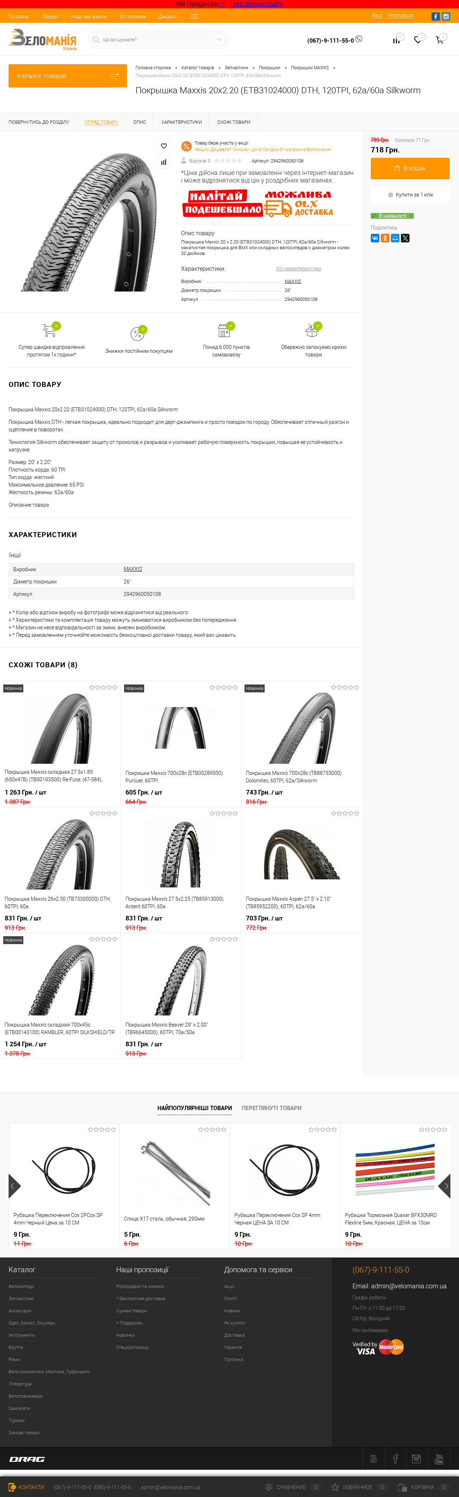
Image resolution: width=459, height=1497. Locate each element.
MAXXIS (293, 281)
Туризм (17, 1420)
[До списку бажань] (163, 146)
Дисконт (168, 16)
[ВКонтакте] (375, 238)
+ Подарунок (129, 1323)
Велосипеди (21, 1286)
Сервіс (50, 16)
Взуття (16, 1347)
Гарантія (233, 1347)
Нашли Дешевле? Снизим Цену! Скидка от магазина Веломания (263, 149)
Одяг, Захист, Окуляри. (32, 1323)
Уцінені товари (131, 1310)
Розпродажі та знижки (140, 1286)
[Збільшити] (90, 222)
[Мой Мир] (395, 238)
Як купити (234, 1323)
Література (20, 1384)
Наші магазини (89, 16)
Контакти (31, 1487)
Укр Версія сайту (258, 4)
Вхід (377, 15)
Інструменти (22, 1335)
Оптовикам (132, 16)
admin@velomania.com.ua (409, 1286)
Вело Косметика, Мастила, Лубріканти (49, 1371)
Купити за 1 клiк (414, 195)
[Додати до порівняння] (163, 162)
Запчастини (21, 1298)
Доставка (234, 1335)
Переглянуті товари (272, 1108)
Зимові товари (24, 1432)
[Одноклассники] (385, 238)
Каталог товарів (41, 76)
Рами (14, 1359)
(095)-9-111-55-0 (112, 1487)
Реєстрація (400, 15)
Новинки (125, 1335)
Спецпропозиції (132, 1347)
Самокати (19, 1408)
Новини (232, 1310)
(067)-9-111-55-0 (331, 40)
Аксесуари (20, 1310)
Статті (230, 1298)
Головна (18, 16)
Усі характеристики (298, 268)
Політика (233, 1359)
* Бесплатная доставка (140, 1298)
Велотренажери (25, 1396)
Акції (229, 1286)
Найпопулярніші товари (194, 1108)
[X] (405, 238)
